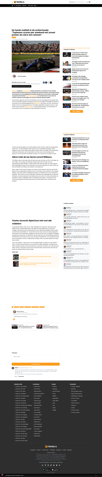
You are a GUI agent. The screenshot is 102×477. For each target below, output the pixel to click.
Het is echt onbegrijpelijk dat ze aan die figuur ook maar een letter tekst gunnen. (76, 254)
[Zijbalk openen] (12, 2)
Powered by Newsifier (51, 472)
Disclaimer (69, 449)
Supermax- (68, 263)
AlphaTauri (37, 103)
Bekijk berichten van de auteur (20, 316)
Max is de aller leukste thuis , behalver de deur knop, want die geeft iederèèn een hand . (76, 217)
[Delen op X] (46, 82)
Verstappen (18, 5)
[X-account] (42, 465)
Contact (64, 449)
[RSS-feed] (54, 465)
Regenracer (69, 213)
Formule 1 (14, 37)
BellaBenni (68, 207)
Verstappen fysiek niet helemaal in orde (14, 475)
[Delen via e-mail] (48, 82)
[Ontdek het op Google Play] (47, 470)
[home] (12, 5)
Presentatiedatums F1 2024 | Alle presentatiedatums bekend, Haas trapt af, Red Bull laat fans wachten (35, 263)
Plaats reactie (36, 364)
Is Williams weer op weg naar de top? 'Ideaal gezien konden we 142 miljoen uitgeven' (35, 257)
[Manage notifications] (2, 475)
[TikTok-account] (51, 465)
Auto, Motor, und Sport (31, 95)
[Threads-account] (59, 465)
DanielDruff (68, 250)
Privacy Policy (45, 449)
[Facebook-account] (45, 465)
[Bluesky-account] (56, 465)
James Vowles (26, 90)
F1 (14, 5)
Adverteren (58, 449)
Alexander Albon (29, 106)
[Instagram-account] (48, 465)
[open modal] (89, 2)
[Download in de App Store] (55, 470)
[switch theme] (87, 2)
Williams (14, 90)
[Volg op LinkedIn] (14, 319)
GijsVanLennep (69, 257)
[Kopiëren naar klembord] (51, 82)
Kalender (24, 5)
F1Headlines (52, 449)
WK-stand (30, 5)
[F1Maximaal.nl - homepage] (19, 2)
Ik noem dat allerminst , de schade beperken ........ (75, 248)
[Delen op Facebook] (44, 82)
